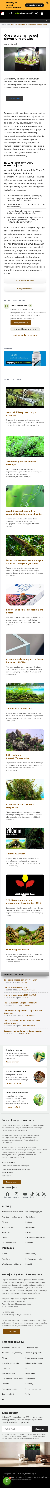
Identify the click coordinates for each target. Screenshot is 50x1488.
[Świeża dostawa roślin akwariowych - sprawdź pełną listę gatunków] (25, 557)
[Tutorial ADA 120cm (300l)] (25, 705)
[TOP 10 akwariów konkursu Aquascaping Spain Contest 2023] (25, 896)
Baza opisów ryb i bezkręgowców (16, 1169)
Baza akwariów (8, 1162)
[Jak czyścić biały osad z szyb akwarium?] (25, 409)
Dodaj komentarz (21, 322)
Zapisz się (40, 1429)
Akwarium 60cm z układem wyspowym (20, 806)
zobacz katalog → (34, 5)
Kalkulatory (6, 1176)
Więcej (36, 1438)
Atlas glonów (7, 1172)
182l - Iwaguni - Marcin (17, 949)
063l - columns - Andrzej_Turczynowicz (17, 756)
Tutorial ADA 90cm (15, 853)
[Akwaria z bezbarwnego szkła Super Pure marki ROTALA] (25, 655)
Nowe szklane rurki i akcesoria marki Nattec (24, 611)
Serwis (14, 24)
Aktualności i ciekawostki (36, 24)
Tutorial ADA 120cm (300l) (19, 708)
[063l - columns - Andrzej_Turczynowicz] (25, 751)
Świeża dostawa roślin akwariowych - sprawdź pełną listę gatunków (24, 562)
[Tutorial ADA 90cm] (25, 850)
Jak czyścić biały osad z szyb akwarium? (21, 414)
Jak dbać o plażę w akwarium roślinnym (21, 463)
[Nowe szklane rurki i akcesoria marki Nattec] (25, 606)
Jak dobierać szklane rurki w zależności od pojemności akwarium (24, 512)
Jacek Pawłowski (28, 990)
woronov (25, 998)
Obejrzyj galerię (14, 98)
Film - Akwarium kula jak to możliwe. (20, 1003)
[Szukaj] (10, 14)
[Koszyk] (42, 13)
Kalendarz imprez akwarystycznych (20, 980)
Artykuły (21, 24)
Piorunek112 (25, 1033)
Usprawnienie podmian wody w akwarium (23, 1031)
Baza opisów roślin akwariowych (15, 1166)
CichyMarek (26, 1005)
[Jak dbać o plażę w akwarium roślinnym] (25, 458)
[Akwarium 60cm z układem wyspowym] (25, 801)
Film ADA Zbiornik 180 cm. (15, 987)
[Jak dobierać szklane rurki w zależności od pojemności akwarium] (25, 507)
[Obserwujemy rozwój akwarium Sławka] (25, 70)
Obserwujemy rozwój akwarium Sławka (21, 37)
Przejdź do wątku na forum (23, 335)
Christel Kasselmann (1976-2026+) (20, 995)
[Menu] (3, 13)
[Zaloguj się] (36, 13)
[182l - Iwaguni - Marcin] (25, 946)
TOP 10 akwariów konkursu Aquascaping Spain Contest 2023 (23, 902)
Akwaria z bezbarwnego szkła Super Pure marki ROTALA (24, 661)
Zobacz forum (12, 1182)
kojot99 (24, 982)
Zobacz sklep (11, 1331)
